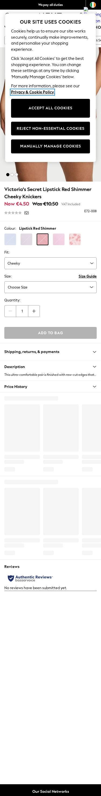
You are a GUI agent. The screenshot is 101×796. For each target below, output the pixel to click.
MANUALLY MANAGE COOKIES (50, 146)
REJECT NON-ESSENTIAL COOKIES (51, 128)
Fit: (6, 252)
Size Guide (88, 276)
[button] (7, 174)
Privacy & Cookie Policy (32, 92)
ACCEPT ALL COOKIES (50, 108)
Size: (8, 276)
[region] (50, 87)
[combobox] (50, 263)
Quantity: (12, 300)
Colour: (10, 228)
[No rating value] (14, 212)
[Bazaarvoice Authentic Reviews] (30, 578)
